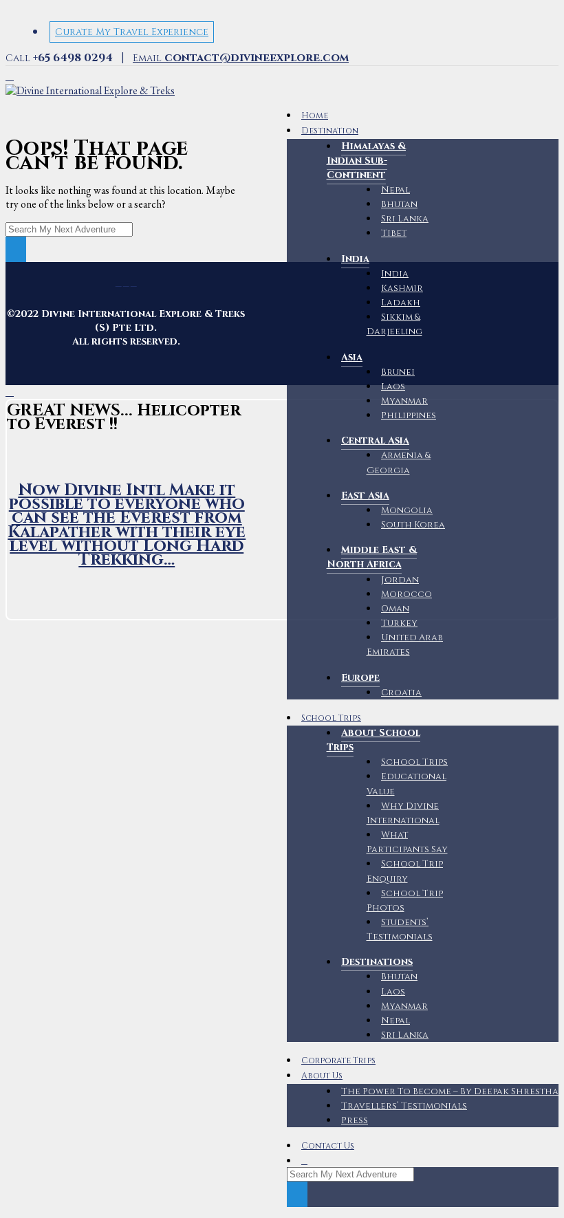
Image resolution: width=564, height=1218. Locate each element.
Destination (329, 131)
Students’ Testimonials (400, 929)
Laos (393, 386)
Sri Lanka (405, 219)
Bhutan (399, 204)
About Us (322, 1076)
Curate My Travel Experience (131, 32)
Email (241, 58)
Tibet (393, 233)
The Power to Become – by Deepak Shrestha (449, 1091)
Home (314, 116)
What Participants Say (407, 842)
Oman (395, 608)
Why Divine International (403, 813)
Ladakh (400, 302)
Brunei (398, 372)
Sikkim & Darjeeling (394, 324)
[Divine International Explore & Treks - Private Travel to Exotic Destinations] (90, 90)
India (395, 274)
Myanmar (404, 401)
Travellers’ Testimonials (404, 1106)
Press (354, 1120)
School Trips (331, 718)
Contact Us (327, 1146)
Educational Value (407, 783)
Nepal (395, 190)
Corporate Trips (338, 1061)
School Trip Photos (405, 900)
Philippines (408, 415)
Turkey (399, 623)
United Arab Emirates (405, 644)
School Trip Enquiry (405, 871)
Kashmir (402, 288)
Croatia (401, 692)
